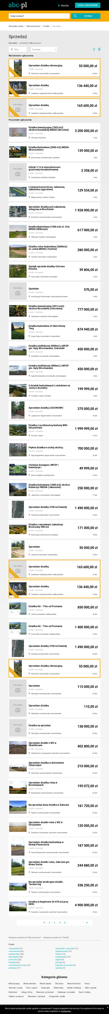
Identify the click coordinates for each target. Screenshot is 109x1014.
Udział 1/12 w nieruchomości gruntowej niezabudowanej (44, 168)
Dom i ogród (31, 988)
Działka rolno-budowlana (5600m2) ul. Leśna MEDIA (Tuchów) (48, 247)
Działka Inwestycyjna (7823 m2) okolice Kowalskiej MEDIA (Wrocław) (49, 128)
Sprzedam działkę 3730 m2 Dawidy (48, 507)
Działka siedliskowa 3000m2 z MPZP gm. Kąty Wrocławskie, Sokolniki (49, 347)
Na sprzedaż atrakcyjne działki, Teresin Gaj (46, 883)
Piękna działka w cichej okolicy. (46, 447)
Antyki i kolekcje (74, 988)
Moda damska (30, 983)
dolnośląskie (14, 957)
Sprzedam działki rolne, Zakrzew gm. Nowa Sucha (49, 863)
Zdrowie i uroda (15, 988)
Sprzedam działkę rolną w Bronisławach (43, 783)
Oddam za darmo (16, 996)
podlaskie (13, 968)
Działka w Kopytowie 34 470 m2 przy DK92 (48, 902)
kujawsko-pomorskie (64, 965)
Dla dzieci (59, 983)
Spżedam (34, 288)
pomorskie (13, 960)
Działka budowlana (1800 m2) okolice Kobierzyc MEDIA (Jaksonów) (49, 486)
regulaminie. (66, 1011)
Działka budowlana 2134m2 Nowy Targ (47, 327)
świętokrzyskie (61, 951)
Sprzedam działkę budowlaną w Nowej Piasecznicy (46, 843)
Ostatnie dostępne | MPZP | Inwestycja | (43, 466)
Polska (11, 944)
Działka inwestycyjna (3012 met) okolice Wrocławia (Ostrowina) (46, 307)
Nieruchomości (33, 26)
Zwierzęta (45, 988)
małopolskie (14, 948)
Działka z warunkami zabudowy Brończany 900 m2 (46, 525)
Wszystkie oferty (16, 26)
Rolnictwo (13, 992)
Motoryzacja (14, 983)
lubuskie (58, 962)
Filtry (16, 49)
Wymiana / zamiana (36, 996)
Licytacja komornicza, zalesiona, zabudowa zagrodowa (47, 188)
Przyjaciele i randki (57, 996)
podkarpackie (61, 957)
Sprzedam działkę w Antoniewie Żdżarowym (46, 763)
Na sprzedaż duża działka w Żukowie (49, 804)
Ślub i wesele (90, 988)
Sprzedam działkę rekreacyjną (45, 65)
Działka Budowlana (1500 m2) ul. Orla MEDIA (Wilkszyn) (49, 227)
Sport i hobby (84, 992)
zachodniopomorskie (17, 965)
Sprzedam (34, 546)
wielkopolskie (14, 954)
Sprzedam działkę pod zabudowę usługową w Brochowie (47, 208)
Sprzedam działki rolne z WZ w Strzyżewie (46, 823)
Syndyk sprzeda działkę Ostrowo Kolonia (47, 267)
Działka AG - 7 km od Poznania (45, 606)
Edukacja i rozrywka (66, 992)
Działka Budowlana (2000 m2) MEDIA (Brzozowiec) (49, 148)
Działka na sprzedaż (40, 725)
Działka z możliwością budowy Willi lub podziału (48, 426)
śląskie (58, 960)
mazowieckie (14, 951)
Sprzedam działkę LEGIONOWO (46, 407)
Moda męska (45, 983)
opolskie (58, 968)
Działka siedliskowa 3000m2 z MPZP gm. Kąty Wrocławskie (49, 366)
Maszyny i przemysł (45, 992)
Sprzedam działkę (39, 85)
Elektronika (58, 988)
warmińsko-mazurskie (64, 948)
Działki (46, 26)
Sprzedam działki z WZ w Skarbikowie (42, 744)
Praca (87, 983)
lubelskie (12, 962)
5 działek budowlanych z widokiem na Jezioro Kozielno (49, 386)
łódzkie (58, 954)
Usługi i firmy (26, 992)
